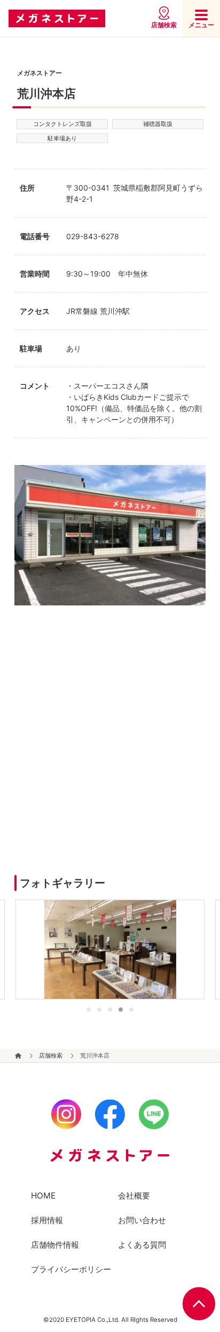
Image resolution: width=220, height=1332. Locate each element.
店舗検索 (164, 25)
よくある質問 (142, 1245)
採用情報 (47, 1220)
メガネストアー (57, 18)
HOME (43, 1196)
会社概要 (134, 1196)
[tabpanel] (110, 949)
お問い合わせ (142, 1220)
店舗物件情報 (55, 1245)
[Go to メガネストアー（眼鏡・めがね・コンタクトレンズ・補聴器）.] (17, 1056)
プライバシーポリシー (71, 1269)
